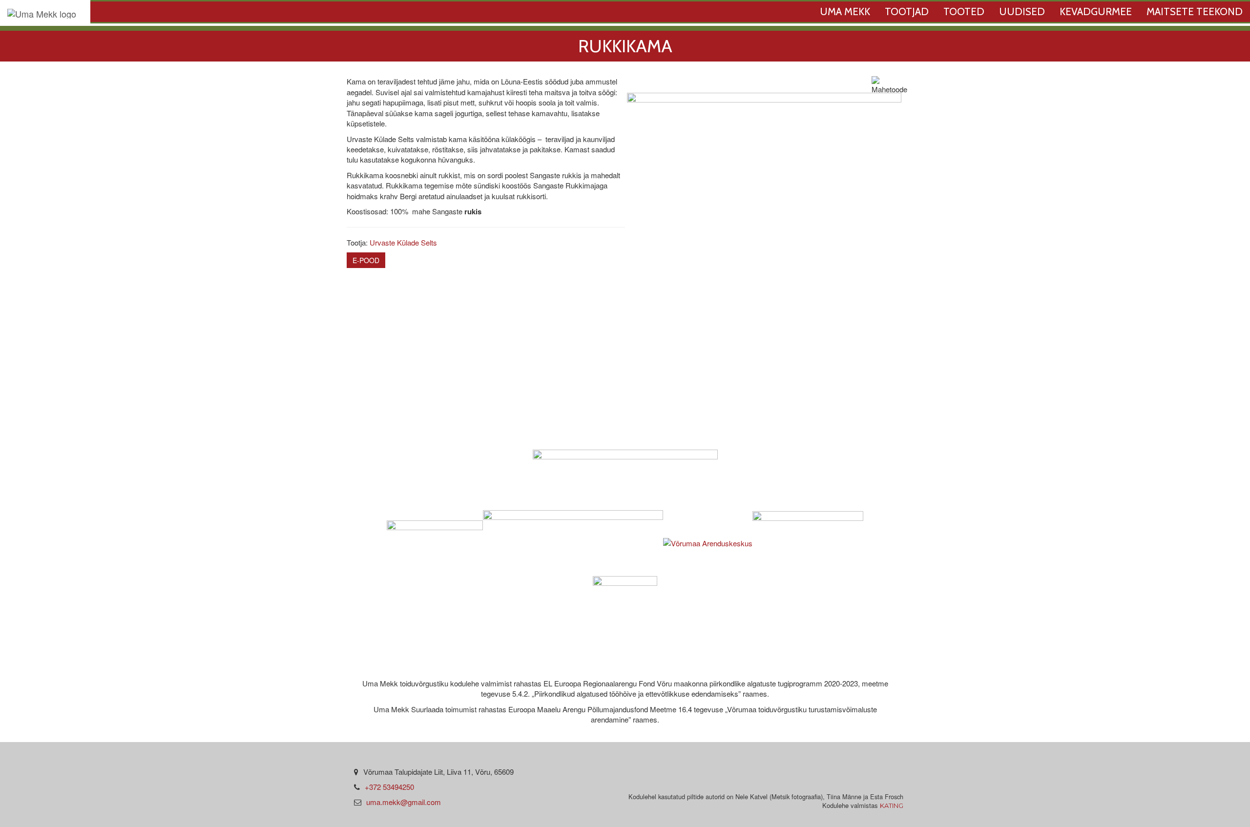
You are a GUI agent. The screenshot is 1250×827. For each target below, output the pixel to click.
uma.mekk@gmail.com (403, 802)
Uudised (1022, 11)
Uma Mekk (845, 11)
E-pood (366, 260)
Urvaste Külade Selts (403, 242)
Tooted (963, 11)
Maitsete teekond (1194, 11)
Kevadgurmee (1096, 11)
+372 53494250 (389, 787)
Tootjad (907, 11)
